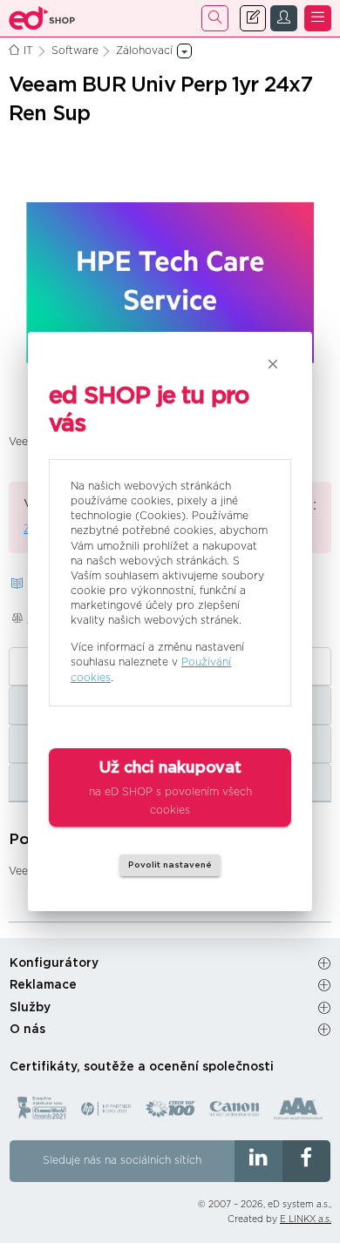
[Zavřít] (273, 364)
